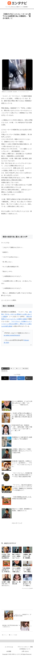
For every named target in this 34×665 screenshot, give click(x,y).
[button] (29, 378)
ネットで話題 (6, 368)
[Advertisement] (17, 38)
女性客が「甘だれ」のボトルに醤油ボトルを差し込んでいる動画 (16, 314)
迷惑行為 (5, 370)
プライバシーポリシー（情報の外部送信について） (25, 648)
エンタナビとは (9, 646)
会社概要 (9, 651)
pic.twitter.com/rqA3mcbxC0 (12, 335)
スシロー (20, 368)
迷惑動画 (26, 368)
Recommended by (25, 588)
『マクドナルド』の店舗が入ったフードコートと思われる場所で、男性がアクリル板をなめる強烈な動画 (16, 324)
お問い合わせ (25, 651)
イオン (13, 368)
